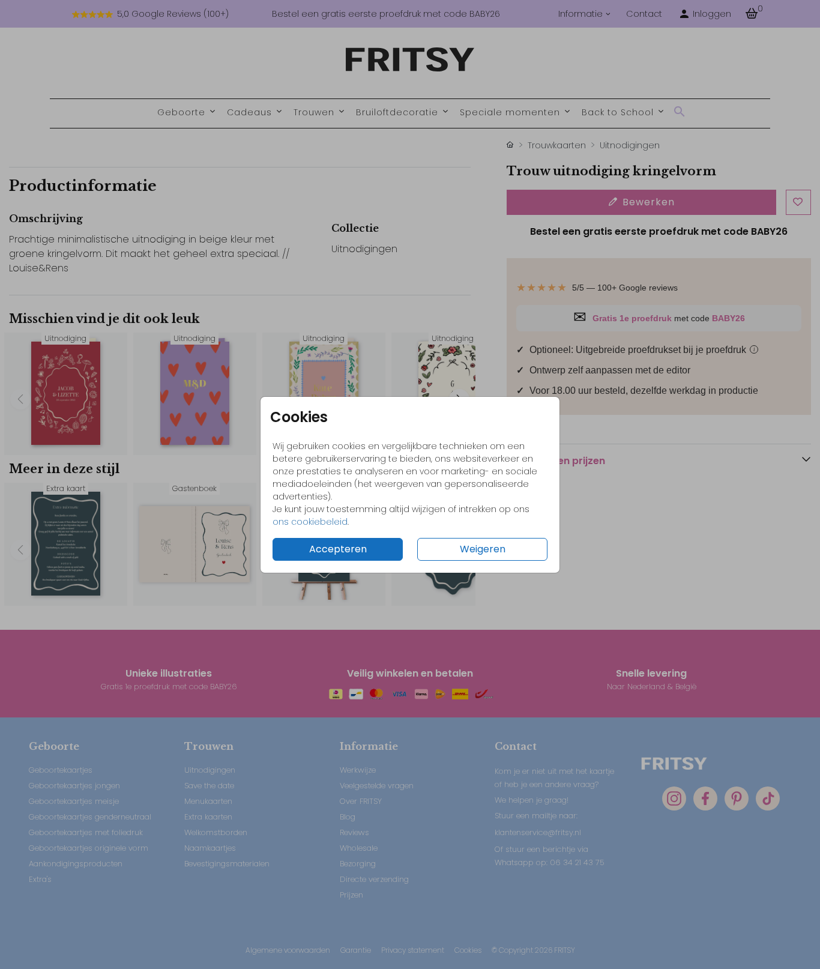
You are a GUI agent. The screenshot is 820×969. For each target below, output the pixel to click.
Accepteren (338, 549)
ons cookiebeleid (310, 522)
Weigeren (482, 549)
